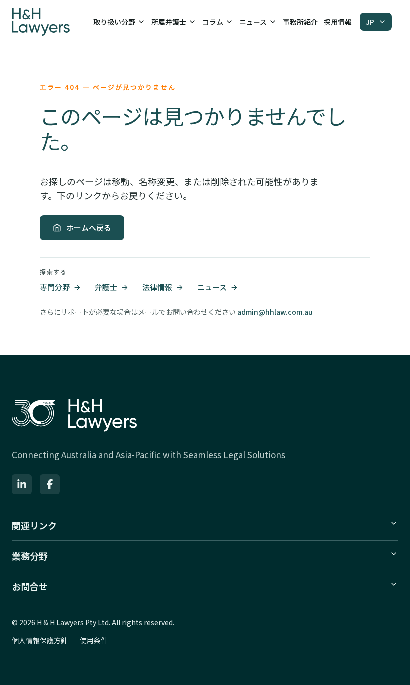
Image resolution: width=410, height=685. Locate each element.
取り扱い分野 (115, 22)
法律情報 (157, 287)
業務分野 (30, 555)
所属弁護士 (169, 22)
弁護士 (106, 287)
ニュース (253, 22)
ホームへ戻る (89, 227)
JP (370, 22)
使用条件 (94, 640)
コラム (213, 22)
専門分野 (55, 287)
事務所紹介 (300, 22)
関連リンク (34, 525)
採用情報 (338, 22)
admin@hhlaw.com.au (275, 312)
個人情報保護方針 (40, 640)
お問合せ (30, 586)
